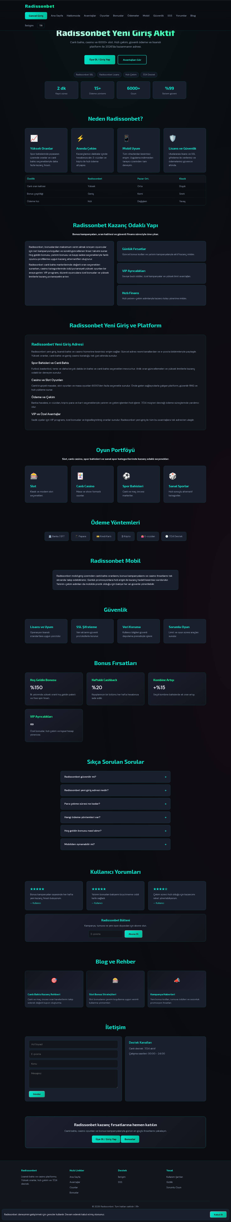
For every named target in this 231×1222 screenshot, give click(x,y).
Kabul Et (218, 1214)
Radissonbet (39, 6)
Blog (193, 15)
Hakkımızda (73, 15)
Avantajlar (90, 15)
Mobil (146, 15)
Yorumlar (181, 15)
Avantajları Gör (132, 59)
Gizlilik (169, 1182)
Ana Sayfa (57, 15)
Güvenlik (158, 15)
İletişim (29, 25)
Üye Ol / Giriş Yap (99, 59)
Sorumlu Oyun (173, 1187)
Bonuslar (118, 15)
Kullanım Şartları (174, 1177)
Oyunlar (104, 15)
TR (40, 25)
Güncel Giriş (36, 15)
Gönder (37, 1094)
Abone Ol (133, 934)
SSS (170, 15)
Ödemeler (133, 15)
